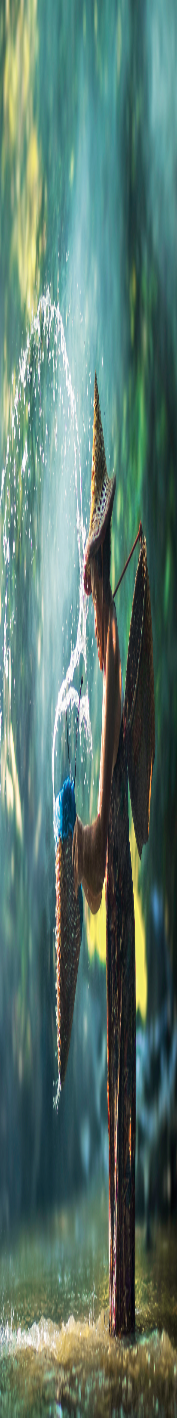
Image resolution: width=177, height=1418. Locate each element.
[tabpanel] (88, 324)
